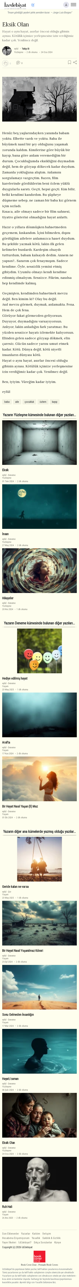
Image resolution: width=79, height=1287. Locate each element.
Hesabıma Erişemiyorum (16, 1238)
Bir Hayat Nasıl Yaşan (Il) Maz (20, 806)
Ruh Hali (7, 1207)
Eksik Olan (8, 1143)
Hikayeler (7, 598)
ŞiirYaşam (6, 893)
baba (7, 401)
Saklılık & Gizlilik (51, 1238)
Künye (57, 1242)
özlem (43, 401)
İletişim (46, 1233)
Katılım (36, 1233)
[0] (5, 63)
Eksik (5, 470)
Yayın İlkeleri (9, 1242)
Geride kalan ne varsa (15, 886)
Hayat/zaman (10, 1078)
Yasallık (36, 1238)
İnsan (5, 534)
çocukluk (29, 401)
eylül (16, 48)
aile (17, 401)
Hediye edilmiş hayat (15, 678)
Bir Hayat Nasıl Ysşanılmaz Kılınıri (22, 950)
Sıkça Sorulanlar (43, 1242)
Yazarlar (25, 1233)
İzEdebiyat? (25, 1242)
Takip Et (25, 48)
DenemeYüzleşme (8, 476)
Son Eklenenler (10, 1233)
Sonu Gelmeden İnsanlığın (18, 1014)
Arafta (6, 742)
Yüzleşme (18, 52)
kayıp (54, 401)
